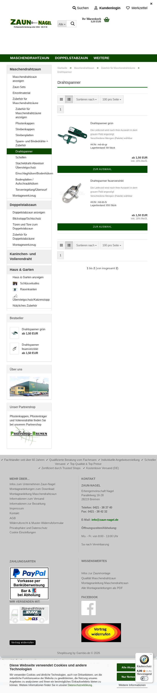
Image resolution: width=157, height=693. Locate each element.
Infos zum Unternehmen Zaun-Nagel (32, 484)
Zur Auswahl (102, 169)
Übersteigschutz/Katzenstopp (31, 299)
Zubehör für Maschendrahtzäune (25, 100)
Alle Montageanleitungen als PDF (102, 588)
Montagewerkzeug (24, 195)
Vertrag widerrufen (22, 642)
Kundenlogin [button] (108, 8)
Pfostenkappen (25, 123)
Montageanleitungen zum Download (32, 488)
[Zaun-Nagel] (31, 24)
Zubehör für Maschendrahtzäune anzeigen (28, 113)
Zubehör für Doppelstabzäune (23, 236)
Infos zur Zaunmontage (95, 573)
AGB (13, 518)
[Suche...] (72, 23)
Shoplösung (64, 653)
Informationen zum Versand (27, 498)
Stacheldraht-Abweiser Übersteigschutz (30, 165)
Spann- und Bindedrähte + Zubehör (32, 143)
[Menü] (151, 655)
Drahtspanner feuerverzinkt (106, 180)
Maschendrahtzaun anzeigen (25, 78)
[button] (61, 99)
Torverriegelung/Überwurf (31, 189)
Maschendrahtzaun (29, 58)
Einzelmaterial (21, 92)
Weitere (101, 58)
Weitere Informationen (132, 684)
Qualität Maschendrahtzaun (98, 578)
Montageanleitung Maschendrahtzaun (33, 493)
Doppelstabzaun (71, 58)
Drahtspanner (24, 151)
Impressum (17, 508)
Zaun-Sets (19, 87)
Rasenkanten (28, 289)
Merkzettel (138, 8)
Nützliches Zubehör (25, 305)
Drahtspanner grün (101, 123)
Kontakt (14, 513)
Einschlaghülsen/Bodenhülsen (34, 173)
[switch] (144, 678)
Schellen (21, 157)
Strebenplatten (25, 135)
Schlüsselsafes (29, 283)
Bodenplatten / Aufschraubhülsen (27, 181)
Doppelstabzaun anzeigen (29, 212)
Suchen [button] (82, 8)
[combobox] (86, 99)
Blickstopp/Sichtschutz (27, 218)
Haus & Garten (22, 270)
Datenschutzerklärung (80, 685)
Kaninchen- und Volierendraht (23, 256)
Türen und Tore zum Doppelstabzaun (25, 226)
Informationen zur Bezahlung (27, 503)
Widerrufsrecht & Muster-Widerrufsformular (37, 523)
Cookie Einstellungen (23, 532)
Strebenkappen (25, 129)
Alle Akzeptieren (132, 667)
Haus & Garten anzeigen (28, 277)
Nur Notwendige (132, 676)
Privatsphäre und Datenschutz (28, 528)
